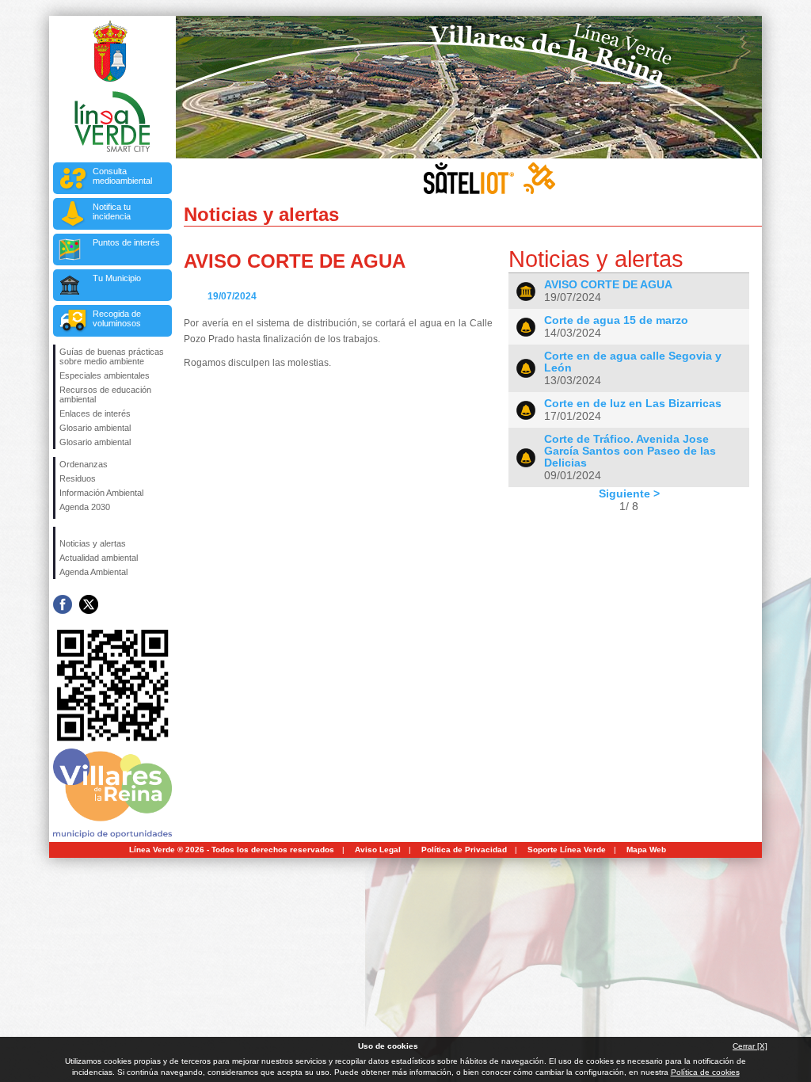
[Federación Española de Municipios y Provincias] (113, 516)
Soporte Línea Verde (566, 849)
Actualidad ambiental (98, 557)
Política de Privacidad (464, 849)
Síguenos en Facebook (62, 604)
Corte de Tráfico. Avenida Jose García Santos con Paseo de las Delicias (630, 451)
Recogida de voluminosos (117, 318)
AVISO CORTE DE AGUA (608, 285)
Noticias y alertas (92, 543)
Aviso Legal (378, 849)
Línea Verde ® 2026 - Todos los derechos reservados (231, 849)
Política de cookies (705, 1072)
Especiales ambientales (104, 375)
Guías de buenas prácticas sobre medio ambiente (111, 356)
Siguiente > (629, 493)
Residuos (77, 478)
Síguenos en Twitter (88, 604)
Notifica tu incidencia (112, 211)
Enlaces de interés (95, 413)
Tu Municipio (117, 278)
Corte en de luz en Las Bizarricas (633, 404)
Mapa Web (646, 849)
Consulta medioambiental (122, 175)
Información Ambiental (101, 492)
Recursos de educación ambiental (105, 394)
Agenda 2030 (84, 507)
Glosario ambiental (95, 427)
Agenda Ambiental (93, 572)
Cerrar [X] (750, 1046)
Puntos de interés (126, 242)
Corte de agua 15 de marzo (616, 320)
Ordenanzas (83, 464)
